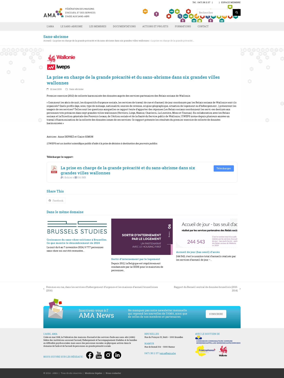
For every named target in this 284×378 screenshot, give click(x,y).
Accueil (47, 40)
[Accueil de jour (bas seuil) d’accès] (206, 233)
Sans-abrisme (76, 89)
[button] (56, 200)
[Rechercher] (237, 12)
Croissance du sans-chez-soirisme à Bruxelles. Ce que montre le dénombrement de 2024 (77, 241)
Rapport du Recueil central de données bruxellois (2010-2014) (203, 288)
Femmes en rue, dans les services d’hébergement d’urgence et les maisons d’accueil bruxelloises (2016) (100, 288)
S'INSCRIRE (216, 314)
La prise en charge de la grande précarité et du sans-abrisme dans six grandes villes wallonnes (101, 40)
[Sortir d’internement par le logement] (142, 237)
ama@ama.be (168, 353)
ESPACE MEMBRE (231, 2)
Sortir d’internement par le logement (135, 259)
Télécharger (223, 168)
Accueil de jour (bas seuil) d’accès (198, 252)
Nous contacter (113, 373)
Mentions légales (93, 373)
